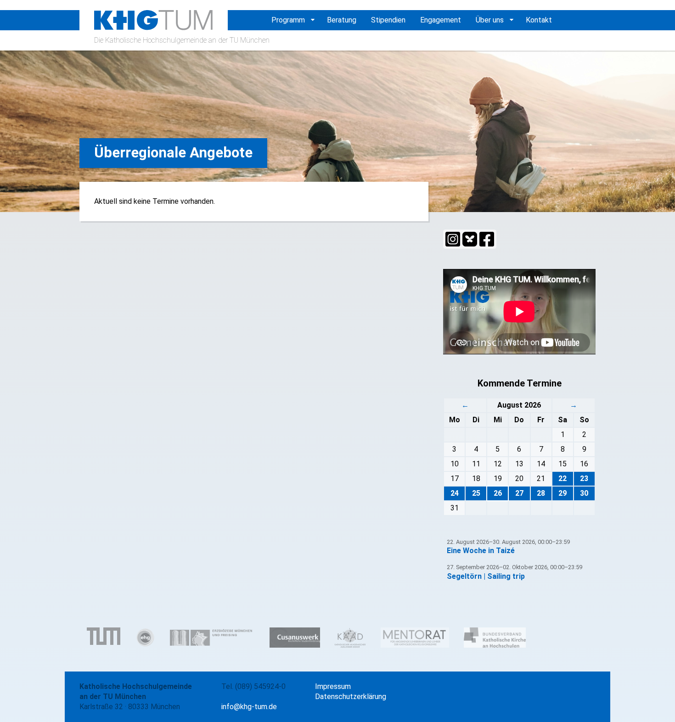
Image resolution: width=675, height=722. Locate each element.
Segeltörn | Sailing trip (486, 576)
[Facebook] (486, 239)
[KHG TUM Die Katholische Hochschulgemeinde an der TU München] (153, 25)
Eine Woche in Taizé (481, 550)
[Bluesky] (469, 239)
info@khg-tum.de (249, 706)
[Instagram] (452, 239)
